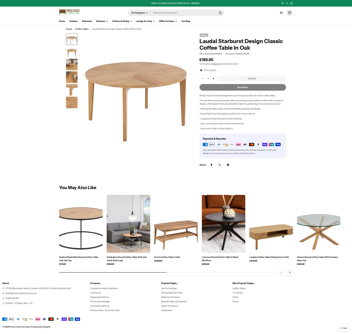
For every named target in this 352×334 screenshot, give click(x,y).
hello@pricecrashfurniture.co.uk (21, 293)
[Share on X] (219, 165)
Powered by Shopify (40, 326)
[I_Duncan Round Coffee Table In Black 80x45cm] (223, 224)
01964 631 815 (12, 298)
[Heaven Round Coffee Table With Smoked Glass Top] (318, 224)
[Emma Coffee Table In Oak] (176, 224)
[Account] (281, 12)
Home (69, 29)
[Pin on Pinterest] (228, 165)
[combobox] (176, 12)
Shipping (215, 64)
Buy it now (243, 87)
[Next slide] (289, 272)
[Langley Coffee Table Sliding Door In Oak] (271, 224)
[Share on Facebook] (211, 165)
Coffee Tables (82, 29)
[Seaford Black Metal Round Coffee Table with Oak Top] (81, 224)
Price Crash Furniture (20, 326)
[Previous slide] (281, 272)
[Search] (220, 12)
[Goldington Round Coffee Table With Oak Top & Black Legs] (128, 224)
